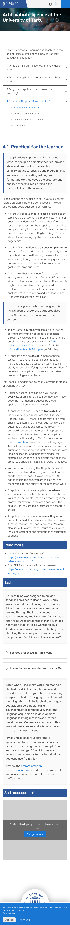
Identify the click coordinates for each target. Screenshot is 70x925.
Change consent (35, 834)
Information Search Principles (25, 349)
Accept (9, 920)
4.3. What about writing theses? (26, 119)
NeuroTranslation (18, 442)
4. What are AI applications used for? (28, 101)
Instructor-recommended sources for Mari (36, 668)
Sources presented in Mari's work (31, 652)
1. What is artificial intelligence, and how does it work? (34, 67)
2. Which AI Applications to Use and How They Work (34, 79)
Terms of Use (9, 913)
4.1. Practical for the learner (24, 107)
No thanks (25, 920)
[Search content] (56, 4)
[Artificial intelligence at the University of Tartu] (10, 4)
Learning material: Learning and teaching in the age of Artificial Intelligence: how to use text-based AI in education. (35, 53)
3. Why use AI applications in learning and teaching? (31, 91)
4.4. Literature (17, 125)
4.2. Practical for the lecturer (25, 113)
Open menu (65, 4)
